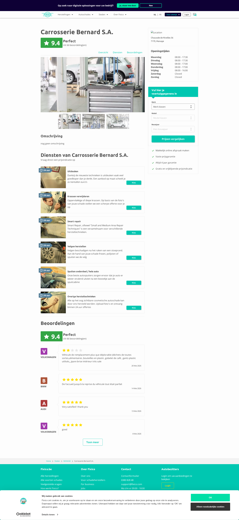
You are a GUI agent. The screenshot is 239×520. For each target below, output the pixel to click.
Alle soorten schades (51, 480)
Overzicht (103, 52)
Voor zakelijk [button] (172, 14)
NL (155, 14)
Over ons (85, 475)
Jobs (83, 488)
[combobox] (153, 106)
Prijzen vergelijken (173, 139)
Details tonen (48, 514)
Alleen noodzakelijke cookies (210, 506)
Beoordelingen (134, 52)
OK (210, 497)
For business (87, 484)
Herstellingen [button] (64, 14)
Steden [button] (102, 14)
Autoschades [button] (84, 14)
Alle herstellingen (50, 475)
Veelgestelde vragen (51, 484)
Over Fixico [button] (119, 14)
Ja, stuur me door (127, 5)
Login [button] (187, 14)
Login (168, 485)
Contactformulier (130, 475)
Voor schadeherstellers (93, 480)
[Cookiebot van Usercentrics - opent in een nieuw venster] (23, 515)
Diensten (117, 52)
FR (160, 14)
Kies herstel (134, 183)
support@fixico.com (131, 484)
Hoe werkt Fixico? (50, 488)
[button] (195, 14)
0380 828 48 (127, 480)
